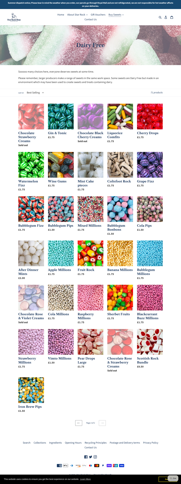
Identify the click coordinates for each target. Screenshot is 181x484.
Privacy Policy (150, 443)
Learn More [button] (85, 479)
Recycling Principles (96, 443)
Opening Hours (73, 443)
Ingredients (55, 443)
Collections (40, 443)
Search (26, 443)
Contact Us (91, 447)
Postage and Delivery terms (125, 443)
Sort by (21, 93)
